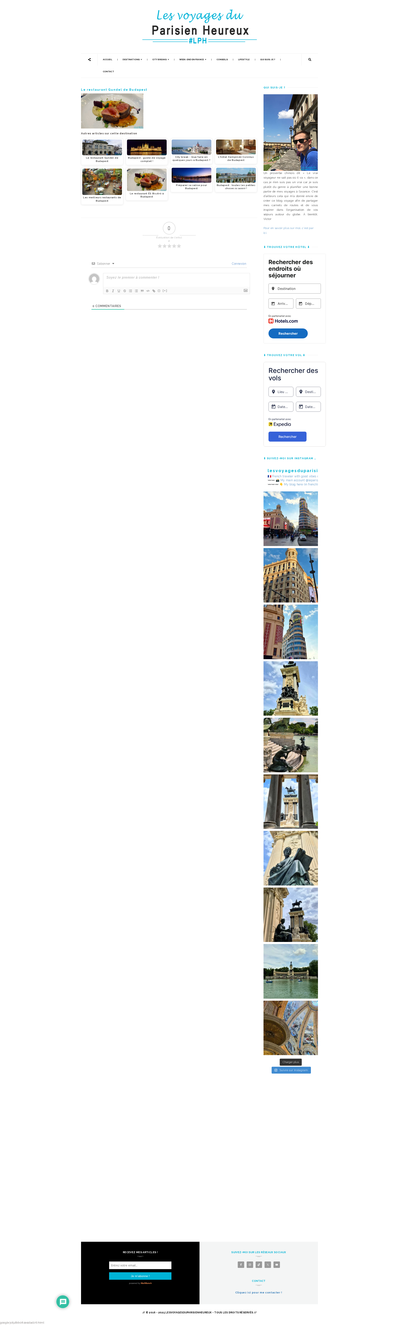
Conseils (222, 59)
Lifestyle (244, 59)
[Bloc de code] (148, 290)
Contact (108, 71)
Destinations (131, 59)
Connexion (238, 263)
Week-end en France (191, 59)
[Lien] (154, 290)
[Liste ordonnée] (130, 290)
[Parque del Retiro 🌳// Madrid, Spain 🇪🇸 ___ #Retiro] (291, 688)
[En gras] (107, 290)
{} (159, 290)
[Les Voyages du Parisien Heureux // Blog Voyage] (199, 11)
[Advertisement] (291, 1148)
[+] (165, 290)
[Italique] (113, 290)
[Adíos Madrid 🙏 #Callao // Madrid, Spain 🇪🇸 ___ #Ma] (291, 518)
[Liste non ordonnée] (136, 290)
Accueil (107, 59)
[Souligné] (119, 290)
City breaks (159, 59)
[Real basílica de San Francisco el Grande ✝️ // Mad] (291, 1028)
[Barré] (125, 290)
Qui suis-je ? (267, 59)
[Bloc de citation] (142, 290)
